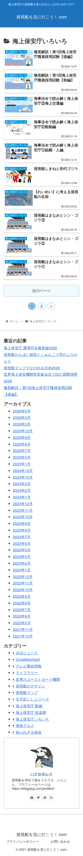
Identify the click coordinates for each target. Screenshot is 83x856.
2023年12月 (23, 503)
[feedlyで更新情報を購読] (44, 797)
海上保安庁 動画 (29, 705)
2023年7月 (22, 536)
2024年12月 (23, 470)
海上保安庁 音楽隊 (31, 712)
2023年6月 (22, 543)
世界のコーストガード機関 (38, 679)
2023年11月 (23, 510)
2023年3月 (22, 556)
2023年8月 (22, 530)
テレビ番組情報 (29, 666)
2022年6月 (22, 616)
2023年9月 (22, 523)
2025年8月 (22, 444)
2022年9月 (22, 596)
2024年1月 (22, 497)
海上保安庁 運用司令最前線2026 (30, 347)
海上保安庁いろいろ (32, 719)
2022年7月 (22, 609)
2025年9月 (22, 437)
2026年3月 (22, 417)
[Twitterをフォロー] (38, 797)
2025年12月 (23, 430)
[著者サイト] (32, 797)
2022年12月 (23, 576)
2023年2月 (22, 563)
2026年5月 (22, 411)
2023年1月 (22, 570)
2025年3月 (22, 457)
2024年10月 (23, 477)
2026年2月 (22, 424)
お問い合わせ (60, 841)
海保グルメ (25, 725)
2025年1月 (22, 464)
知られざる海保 (29, 732)
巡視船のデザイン (30, 686)
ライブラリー (27, 672)
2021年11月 (23, 629)
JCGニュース (27, 653)
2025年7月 (22, 450)
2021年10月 (23, 636)
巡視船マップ (27, 692)
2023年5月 (22, 550)
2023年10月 (23, 516)
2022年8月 (22, 603)
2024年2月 (22, 490)
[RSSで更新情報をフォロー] (51, 797)
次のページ (41, 290)
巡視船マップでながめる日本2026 (32, 367)
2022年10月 (23, 589)
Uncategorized (28, 659)
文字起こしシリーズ (32, 699)
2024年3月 (22, 483)
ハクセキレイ (41, 773)
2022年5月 (22, 622)
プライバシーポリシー (22, 841)
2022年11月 (23, 583)
